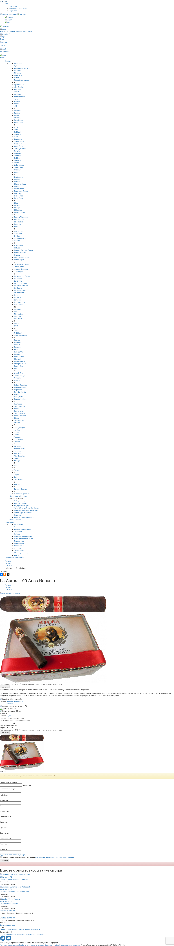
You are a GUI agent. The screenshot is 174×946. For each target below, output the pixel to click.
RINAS (16, 394)
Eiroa (16, 203)
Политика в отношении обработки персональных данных (22, 945)
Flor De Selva (19, 222)
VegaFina (17, 446)
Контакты (3, 1)
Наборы (17, 534)
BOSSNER (18, 118)
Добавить (4, 860)
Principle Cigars (20, 363)
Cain (16, 129)
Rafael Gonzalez (20, 385)
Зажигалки (18, 531)
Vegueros (17, 451)
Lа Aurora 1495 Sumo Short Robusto (14, 879)
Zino (16, 477)
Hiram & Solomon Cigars (23, 250)
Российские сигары (21, 80)
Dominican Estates (21, 191)
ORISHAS (18, 333)
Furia (16, 226)
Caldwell (17, 132)
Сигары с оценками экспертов (26, 510)
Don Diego (18, 193)
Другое (17, 555)
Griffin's (17, 236)
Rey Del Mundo (20, 392)
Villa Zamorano (20, 456)
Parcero (17, 345)
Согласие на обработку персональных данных (63, 945)
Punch (16, 368)
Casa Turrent (19, 146)
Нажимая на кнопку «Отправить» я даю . (38, 857)
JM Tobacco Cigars (21, 264)
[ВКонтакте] (1, 574)
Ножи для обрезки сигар (23, 538)
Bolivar (16, 115)
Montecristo (18, 314)
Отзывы (38, 929)
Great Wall (18, 233)
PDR (16, 349)
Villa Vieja (17, 453)
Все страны (18, 63)
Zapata (17, 475)
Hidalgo (17, 248)
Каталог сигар (11, 14)
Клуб (24, 14)
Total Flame (18, 439)
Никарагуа (18, 75)
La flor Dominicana (21, 285)
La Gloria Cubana (20, 290)
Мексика (17, 73)
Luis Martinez (19, 304)
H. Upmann (18, 245)
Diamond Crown (20, 184)
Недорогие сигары (21, 505)
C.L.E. (16, 127)
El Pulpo (17, 207)
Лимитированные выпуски (24, 517)
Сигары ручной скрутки (23, 512)
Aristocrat (17, 94)
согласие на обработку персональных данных (54, 857)
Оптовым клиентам (7, 929)
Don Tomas (18, 196)
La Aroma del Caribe (22, 276)
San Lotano (18, 411)
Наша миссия (20, 929)
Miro (16, 311)
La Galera (18, 288)
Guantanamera (20, 238)
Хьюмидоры (19, 550)
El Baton (17, 205)
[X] (8, 574)
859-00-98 (7, 918)
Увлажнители (19, 545)
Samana (17, 408)
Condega (17, 160)
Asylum (17, 101)
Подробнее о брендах (18, 496)
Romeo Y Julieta (20, 399)
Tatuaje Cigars (19, 427)
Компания (13, 6)
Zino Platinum (19, 479)
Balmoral (17, 110)
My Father (18, 319)
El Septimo (18, 210)
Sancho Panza (19, 413)
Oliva (16, 330)
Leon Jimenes (19, 302)
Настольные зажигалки (23, 536)
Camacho (17, 134)
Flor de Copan (19, 219)
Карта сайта (30, 929)
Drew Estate (18, 198)
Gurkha (17, 240)
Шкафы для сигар (21, 553)
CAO (16, 136)
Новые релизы (25, 934)
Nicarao (17, 323)
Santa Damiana (20, 415)
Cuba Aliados (19, 165)
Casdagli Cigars (20, 148)
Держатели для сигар (22, 529)
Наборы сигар (19, 501)
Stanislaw (17, 423)
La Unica (17, 297)
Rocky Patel (18, 397)
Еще (6, 3)
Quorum (17, 380)
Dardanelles (18, 177)
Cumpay (17, 170)
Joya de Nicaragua (21, 269)
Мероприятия (13, 934)
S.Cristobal (18, 404)
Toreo (16, 432)
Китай (16, 77)
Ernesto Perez (19, 212)
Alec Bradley (19, 87)
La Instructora (19, 292)
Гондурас (17, 70)
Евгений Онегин (20, 489)
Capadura (18, 139)
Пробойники (19, 543)
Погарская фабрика (22, 493)
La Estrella (18, 281)
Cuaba (16, 162)
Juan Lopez (18, 271)
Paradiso (17, 342)
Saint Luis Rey (19, 406)
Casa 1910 (18, 144)
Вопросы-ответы (37, 934)
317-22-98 (7, 31)
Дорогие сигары (20, 503)
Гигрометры (18, 524)
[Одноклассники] (4, 574)
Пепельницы (19, 541)
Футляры (17, 548)
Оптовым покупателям (18, 8)
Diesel (16, 186)
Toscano (17, 437)
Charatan (17, 153)
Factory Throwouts (21, 217)
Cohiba (17, 158)
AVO (15, 106)
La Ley (16, 295)
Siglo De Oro (19, 420)
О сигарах (4, 934)
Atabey (16, 103)
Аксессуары (9, 522)
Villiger (16, 458)
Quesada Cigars (20, 375)
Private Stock (19, 366)
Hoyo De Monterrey (21, 257)
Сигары (8, 61)
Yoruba (17, 470)
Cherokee (18, 155)
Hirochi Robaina (20, 252)
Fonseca (17, 224)
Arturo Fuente (19, 96)
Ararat (16, 92)
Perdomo (17, 354)
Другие (17, 484)
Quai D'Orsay (19, 373)
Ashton (16, 99)
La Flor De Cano (20, 283)
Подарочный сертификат (14, 557)
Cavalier (17, 151)
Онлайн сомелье (16, 519)
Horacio (17, 255)
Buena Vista (18, 122)
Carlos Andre (19, 141)
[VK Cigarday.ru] (8, 940)
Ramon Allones (20, 387)
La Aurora (18, 278)
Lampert (17, 300)
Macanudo (18, 309)
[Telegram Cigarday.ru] (3, 940)
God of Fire (18, 231)
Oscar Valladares (20, 335)
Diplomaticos (19, 188)
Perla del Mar (19, 356)
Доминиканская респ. (22, 68)
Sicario (16, 418)
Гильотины (18, 527)
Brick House (18, 120)
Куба (16, 66)
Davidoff (17, 179)
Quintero (17, 378)
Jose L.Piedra (19, 266)
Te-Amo (17, 430)
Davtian (17, 181)
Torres (16, 434)
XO (15, 465)
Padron (17, 340)
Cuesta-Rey (18, 167)
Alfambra (17, 89)
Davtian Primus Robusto (9, 903)
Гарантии (13, 10)
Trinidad (17, 441)
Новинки (17, 515)
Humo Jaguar (19, 259)
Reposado (18, 389)
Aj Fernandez (19, 84)
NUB (16, 326)
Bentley (17, 113)
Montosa (17, 316)
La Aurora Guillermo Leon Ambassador (14, 891)
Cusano (17, 172)
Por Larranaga (19, 361)
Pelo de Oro (18, 352)
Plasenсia (17, 359)
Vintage (17, 460)
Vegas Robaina (20, 449)
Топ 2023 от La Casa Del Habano (27, 508)
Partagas (17, 347)
